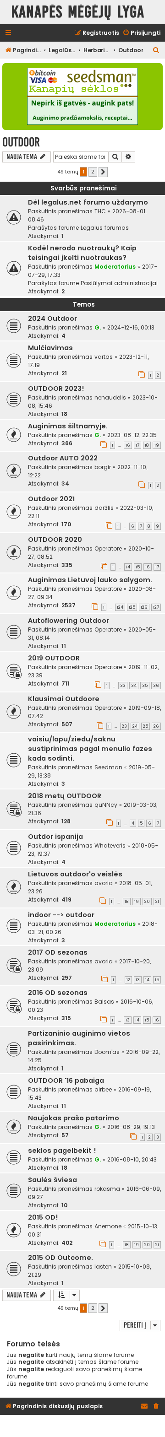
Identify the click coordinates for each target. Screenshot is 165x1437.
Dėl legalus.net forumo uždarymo (88, 202)
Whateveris (110, 845)
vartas (103, 357)
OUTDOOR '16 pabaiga (66, 1080)
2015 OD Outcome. (60, 1257)
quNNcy (105, 805)
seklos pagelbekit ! (62, 1150)
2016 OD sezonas (58, 992)
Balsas (104, 1001)
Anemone (107, 1226)
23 (124, 726)
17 (137, 445)
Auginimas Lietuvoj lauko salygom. (90, 579)
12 (128, 980)
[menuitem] (141, 33)
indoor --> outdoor (61, 914)
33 (123, 685)
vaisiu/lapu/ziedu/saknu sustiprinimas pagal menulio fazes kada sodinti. (90, 749)
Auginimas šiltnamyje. (68, 426)
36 (156, 685)
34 (134, 685)
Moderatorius (115, 266)
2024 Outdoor (52, 318)
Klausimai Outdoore (63, 698)
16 (128, 445)
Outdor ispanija (55, 836)
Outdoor (21, 142)
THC (100, 211)
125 (132, 607)
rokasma (107, 1189)
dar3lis (104, 508)
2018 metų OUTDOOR (64, 795)
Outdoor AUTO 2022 (63, 458)
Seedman (108, 767)
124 (120, 607)
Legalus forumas (105, 228)
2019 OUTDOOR (54, 658)
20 (147, 901)
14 (128, 567)
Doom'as (107, 1052)
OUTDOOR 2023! (56, 388)
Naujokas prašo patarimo (73, 1118)
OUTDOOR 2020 (55, 539)
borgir (102, 467)
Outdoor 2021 (51, 498)
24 (135, 726)
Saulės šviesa (52, 1179)
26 (156, 726)
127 (156, 607)
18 (147, 445)
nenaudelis (110, 397)
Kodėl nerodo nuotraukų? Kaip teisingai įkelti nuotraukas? (82, 252)
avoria (103, 883)
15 (138, 567)
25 (145, 726)
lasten (103, 1266)
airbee (103, 1089)
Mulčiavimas (50, 347)
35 (145, 685)
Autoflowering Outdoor (68, 620)
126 (144, 607)
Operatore (108, 548)
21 (157, 901)
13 (138, 980)
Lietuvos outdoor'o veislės (75, 874)
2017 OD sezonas (58, 952)
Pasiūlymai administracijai (119, 283)
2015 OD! (43, 1217)
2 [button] (92, 171)
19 (156, 445)
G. (97, 327)
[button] (103, 172)
